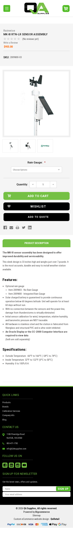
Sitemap (37, 515)
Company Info (8, 415)
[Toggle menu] (6, 8)
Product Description (36, 243)
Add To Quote (38, 216)
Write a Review (10, 42)
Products (6, 402)
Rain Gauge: (36, 162)
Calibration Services (11, 411)
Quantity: (22, 184)
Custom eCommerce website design (31, 519)
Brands (5, 406)
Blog (4, 419)
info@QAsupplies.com (16, 448)
